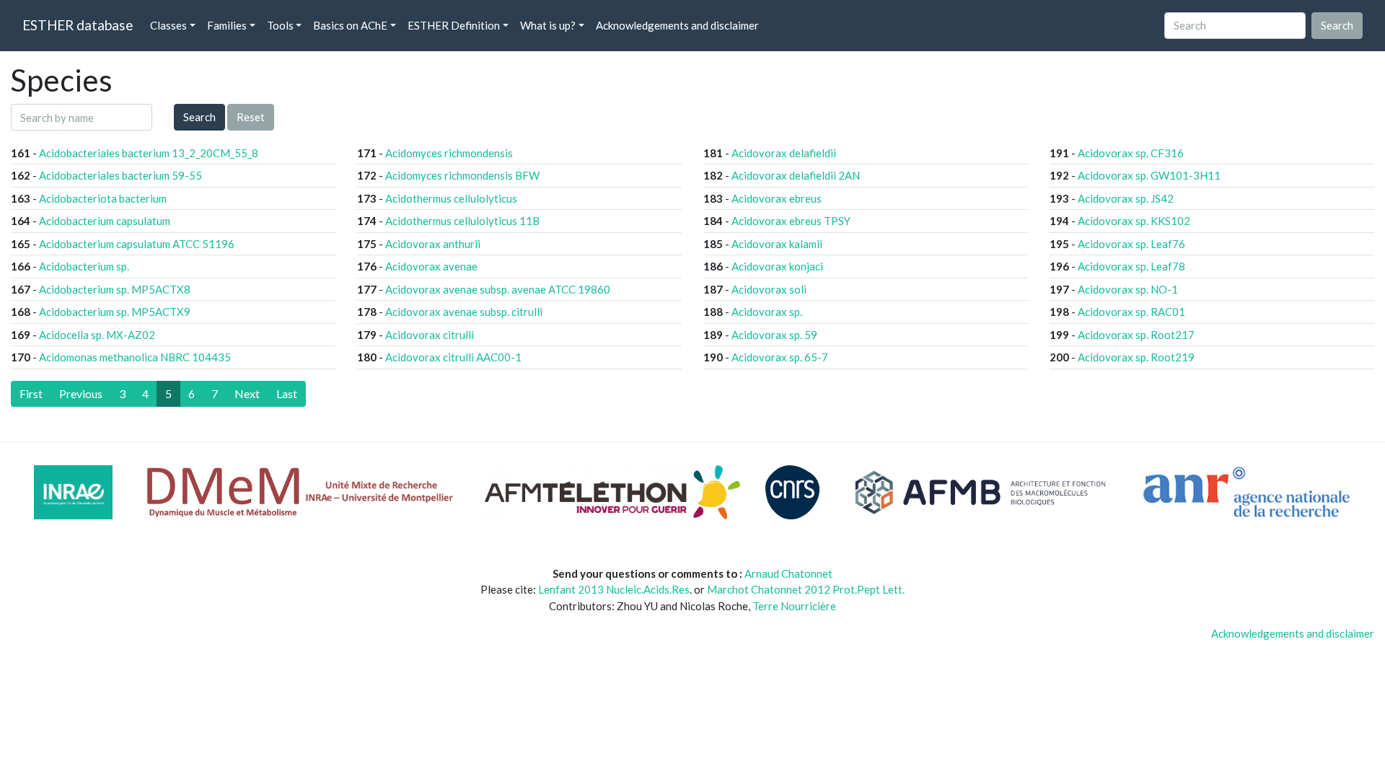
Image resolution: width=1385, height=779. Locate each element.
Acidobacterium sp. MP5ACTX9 (114, 311)
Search (199, 116)
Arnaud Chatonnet (788, 573)
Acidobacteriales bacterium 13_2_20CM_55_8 (148, 152)
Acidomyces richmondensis (449, 152)
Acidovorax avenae (431, 266)
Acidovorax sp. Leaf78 (1131, 266)
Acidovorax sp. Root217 (1136, 334)
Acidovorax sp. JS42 (1126, 198)
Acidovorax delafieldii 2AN (795, 175)
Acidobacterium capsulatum (104, 220)
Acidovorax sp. (766, 311)
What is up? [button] (548, 25)
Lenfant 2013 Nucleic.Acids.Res (614, 589)
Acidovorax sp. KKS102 (1134, 220)
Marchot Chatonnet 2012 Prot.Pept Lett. (806, 589)
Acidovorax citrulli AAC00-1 (453, 357)
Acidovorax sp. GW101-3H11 (1149, 175)
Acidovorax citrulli (429, 334)
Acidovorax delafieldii (783, 152)
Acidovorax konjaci (777, 266)
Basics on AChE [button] (350, 25)
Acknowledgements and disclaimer (677, 25)
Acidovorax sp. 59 (774, 334)
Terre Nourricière (794, 605)
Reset (251, 116)
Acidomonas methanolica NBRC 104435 (135, 357)
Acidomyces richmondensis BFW (462, 175)
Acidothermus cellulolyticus (451, 198)
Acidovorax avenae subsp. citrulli (463, 311)
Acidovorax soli (768, 289)
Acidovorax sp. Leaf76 (1131, 243)
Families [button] (227, 25)
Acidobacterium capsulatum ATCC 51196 (136, 243)
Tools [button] (280, 25)
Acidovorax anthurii (432, 243)
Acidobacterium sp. (84, 266)
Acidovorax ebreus (776, 198)
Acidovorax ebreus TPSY (790, 220)
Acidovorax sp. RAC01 (1131, 311)
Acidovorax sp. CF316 (1131, 152)
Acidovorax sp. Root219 (1136, 357)
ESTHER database (77, 25)
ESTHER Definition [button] (454, 25)
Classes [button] (168, 25)
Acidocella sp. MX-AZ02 (97, 334)
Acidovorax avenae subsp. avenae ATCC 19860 (497, 289)
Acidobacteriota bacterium (103, 198)
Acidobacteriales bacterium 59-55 (120, 175)
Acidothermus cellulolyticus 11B (462, 220)
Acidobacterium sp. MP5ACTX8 (114, 289)
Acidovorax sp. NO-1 (1128, 289)
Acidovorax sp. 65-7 (779, 357)
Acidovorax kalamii (776, 243)
